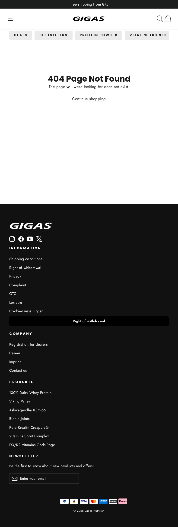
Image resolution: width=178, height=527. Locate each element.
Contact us (18, 370)
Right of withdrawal (25, 267)
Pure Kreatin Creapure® (29, 427)
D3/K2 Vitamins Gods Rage (32, 444)
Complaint (17, 285)
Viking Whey (19, 401)
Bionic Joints (19, 418)
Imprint (15, 361)
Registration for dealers (28, 344)
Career (14, 353)
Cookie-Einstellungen (26, 311)
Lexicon (15, 302)
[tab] (20, 35)
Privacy (15, 276)
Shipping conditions (25, 259)
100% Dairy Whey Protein (30, 392)
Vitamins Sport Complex (29, 436)
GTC (12, 293)
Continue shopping (89, 99)
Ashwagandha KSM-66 (27, 410)
